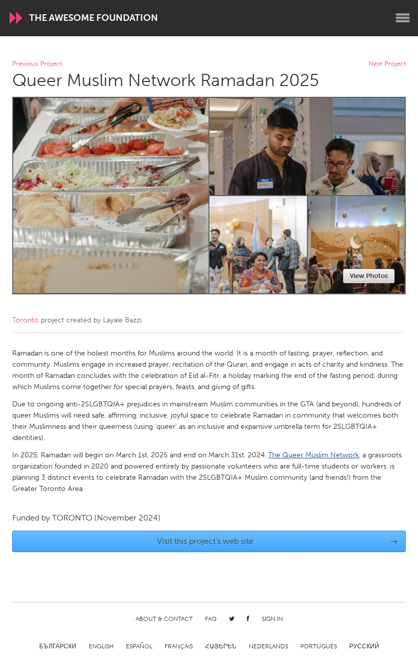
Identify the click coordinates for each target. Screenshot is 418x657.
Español (139, 646)
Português (318, 646)
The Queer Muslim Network (313, 455)
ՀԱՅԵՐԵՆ (221, 646)
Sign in (272, 618)
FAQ (211, 618)
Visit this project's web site (277, 541)
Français (179, 646)
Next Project (387, 64)
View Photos (369, 276)
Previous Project (37, 64)
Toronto (25, 320)
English (101, 646)
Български (57, 646)
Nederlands (268, 646)
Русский (364, 646)
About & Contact (164, 618)
